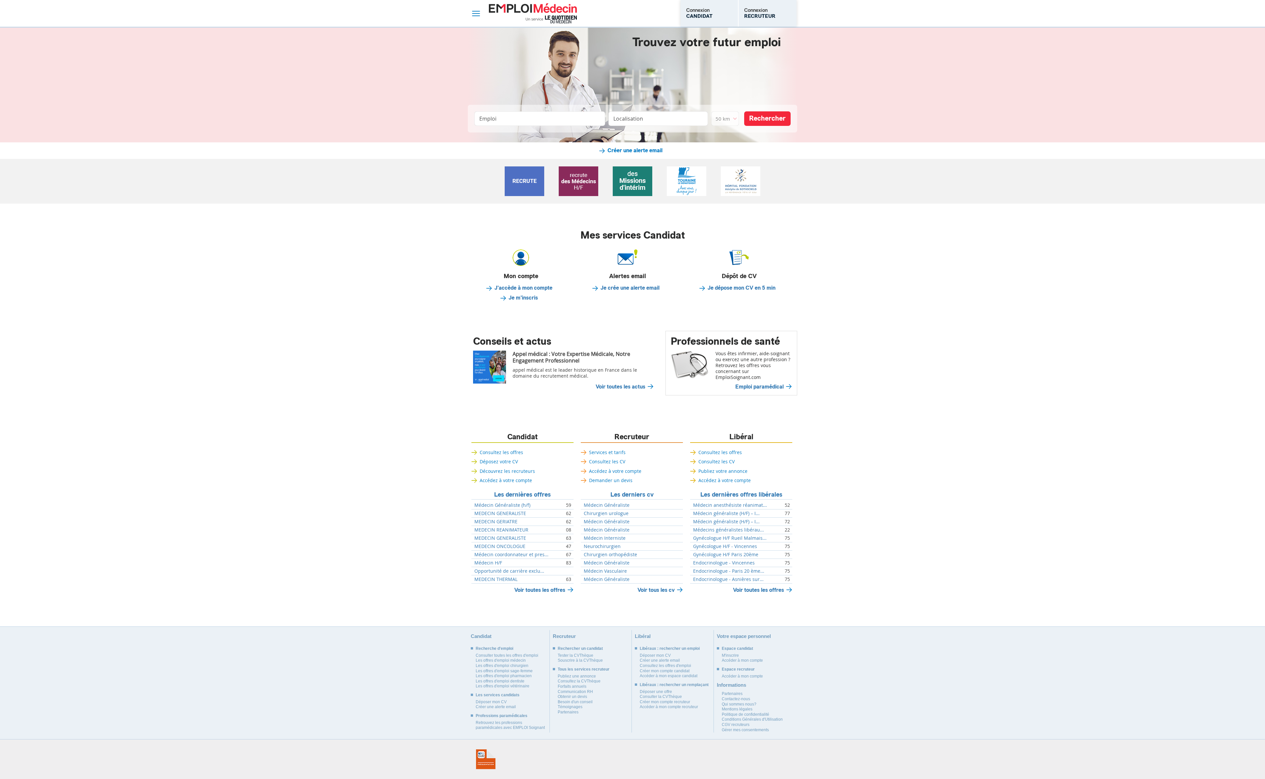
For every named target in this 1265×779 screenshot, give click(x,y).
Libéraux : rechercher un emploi (670, 648)
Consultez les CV (607, 461)
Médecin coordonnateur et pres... (511, 555)
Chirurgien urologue (606, 513)
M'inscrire (730, 655)
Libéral (741, 437)
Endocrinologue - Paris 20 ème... (728, 571)
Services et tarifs (607, 452)
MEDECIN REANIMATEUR (501, 530)
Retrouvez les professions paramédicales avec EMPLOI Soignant (510, 725)
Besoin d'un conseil (575, 702)
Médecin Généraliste (607, 505)
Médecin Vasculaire (605, 571)
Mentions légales (737, 709)
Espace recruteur (738, 669)
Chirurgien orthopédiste (610, 555)
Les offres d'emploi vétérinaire (502, 686)
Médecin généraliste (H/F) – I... (726, 513)
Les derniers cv (632, 494)
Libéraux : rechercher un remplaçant (674, 684)
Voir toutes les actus (620, 387)
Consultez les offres (501, 452)
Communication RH (575, 691)
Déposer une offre (656, 691)
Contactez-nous (736, 699)
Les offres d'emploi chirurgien (502, 665)
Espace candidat (737, 648)
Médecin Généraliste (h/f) (502, 505)
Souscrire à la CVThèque (580, 660)
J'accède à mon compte (523, 288)
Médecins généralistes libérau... (728, 530)
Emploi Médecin (533, 13)
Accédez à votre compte (506, 480)
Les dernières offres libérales (741, 494)
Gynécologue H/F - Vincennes (725, 546)
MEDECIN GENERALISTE (500, 513)
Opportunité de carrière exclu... (509, 571)
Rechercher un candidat (580, 648)
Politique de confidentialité (745, 714)
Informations (731, 685)
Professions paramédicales (501, 715)
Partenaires (568, 712)
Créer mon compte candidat (664, 671)
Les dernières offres (522, 494)
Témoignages (570, 707)
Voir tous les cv (656, 590)
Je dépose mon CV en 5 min (741, 288)
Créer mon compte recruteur (665, 702)
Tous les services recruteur (583, 669)
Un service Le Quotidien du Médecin (551, 19)
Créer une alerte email (634, 150)
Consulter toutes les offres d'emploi (507, 655)
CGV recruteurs (735, 724)
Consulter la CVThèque (661, 696)
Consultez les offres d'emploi (665, 665)
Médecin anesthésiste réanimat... (730, 505)
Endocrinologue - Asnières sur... (728, 579)
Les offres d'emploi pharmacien (504, 676)
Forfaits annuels (572, 686)
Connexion (699, 13)
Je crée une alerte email (630, 288)
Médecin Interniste (605, 538)
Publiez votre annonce (722, 471)
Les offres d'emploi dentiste (500, 681)
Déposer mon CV (491, 702)
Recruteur (631, 437)
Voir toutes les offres (539, 590)
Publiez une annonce (577, 676)
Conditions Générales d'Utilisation (752, 719)
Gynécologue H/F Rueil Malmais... (730, 538)
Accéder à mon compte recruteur (669, 707)
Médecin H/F (488, 563)
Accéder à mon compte (742, 660)
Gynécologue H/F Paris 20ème (725, 555)
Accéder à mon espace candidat (668, 676)
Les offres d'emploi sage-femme (504, 671)
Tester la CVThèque (575, 655)
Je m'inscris (523, 298)
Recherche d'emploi (494, 648)
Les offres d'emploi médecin (501, 660)
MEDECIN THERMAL (496, 579)
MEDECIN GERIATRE (496, 522)
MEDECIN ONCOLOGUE (499, 546)
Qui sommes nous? (739, 704)
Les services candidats (498, 695)
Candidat (522, 437)
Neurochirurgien (602, 546)
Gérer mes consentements (745, 730)
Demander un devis (610, 480)
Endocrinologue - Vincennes (724, 563)
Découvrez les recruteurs (507, 471)
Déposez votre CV (499, 461)
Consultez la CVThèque (579, 681)
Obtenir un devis (572, 696)
